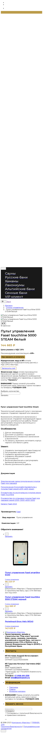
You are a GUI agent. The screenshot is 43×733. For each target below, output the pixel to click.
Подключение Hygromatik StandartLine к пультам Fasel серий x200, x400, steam (19, 488)
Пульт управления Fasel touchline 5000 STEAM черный (22, 598)
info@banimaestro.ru (20, 678)
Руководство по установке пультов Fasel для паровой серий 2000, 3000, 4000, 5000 (20, 499)
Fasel (18, 512)
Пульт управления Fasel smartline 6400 (22, 573)
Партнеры (13, 687)
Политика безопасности (11, 262)
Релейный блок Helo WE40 (19, 621)
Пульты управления (12, 579)
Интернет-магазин (17, 691)
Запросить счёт (8, 368)
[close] (8, 39)
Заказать (9, 536)
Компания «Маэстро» (21, 257)
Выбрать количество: (10, 391)
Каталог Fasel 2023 (9, 504)
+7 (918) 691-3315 (21, 676)
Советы (12, 689)
